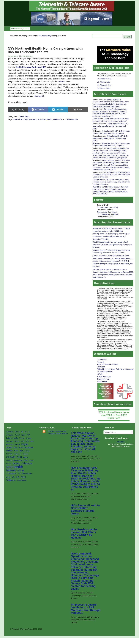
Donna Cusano (102, 207)
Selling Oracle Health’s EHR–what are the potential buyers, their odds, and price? (110, 126)
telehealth (57, 119)
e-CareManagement (104, 372)
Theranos (11, 473)
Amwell (17, 435)
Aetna (17, 432)
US (13, 477)
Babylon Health (12, 438)
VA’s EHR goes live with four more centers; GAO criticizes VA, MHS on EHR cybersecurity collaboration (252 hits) (112, 244)
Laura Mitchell (98, 180)
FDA (16, 451)
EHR (21, 447)
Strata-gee (101, 367)
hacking (9, 454)
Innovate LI (39, 96)
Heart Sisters (102, 382)
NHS (19, 457)
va (17, 476)
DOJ (16, 448)
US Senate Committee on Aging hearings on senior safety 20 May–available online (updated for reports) (111, 174)
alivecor (27, 432)
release (61, 81)
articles (115, 207)
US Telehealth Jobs (104, 79)
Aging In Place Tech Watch (107, 364)
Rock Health (17, 460)
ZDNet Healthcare (104, 377)
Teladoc (16, 463)
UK (19, 474)
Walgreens (11, 480)
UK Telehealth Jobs (104, 85)
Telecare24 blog (103, 379)
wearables (21, 480)
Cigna (17, 441)
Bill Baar (96, 143)
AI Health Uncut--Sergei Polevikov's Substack (115, 369)
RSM (26, 460)
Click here (120, 442)
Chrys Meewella (103, 214)
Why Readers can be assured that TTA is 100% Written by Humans (84, 533)
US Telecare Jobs (103, 82)
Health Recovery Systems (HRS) (30, 67)
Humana (25, 454)
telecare (27, 463)
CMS (22, 441)
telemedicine (72, 119)
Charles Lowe (102, 212)
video (23, 477)
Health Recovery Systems (25, 119)
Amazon (9, 435)
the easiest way (45, 36)
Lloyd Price (97, 119)
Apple (23, 435)
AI (22, 432)
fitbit (21, 451)
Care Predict (102, 359)
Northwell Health (45, 119)
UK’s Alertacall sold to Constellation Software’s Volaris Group (85, 509)
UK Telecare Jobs (103, 88)
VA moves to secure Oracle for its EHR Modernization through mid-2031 (85, 608)
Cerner (21, 438)
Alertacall (100, 362)
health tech (17, 454)
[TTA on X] (105, 391)
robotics (9, 460)
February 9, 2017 (13, 56)
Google (27, 451)
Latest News (24, 116)
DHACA (17, 444)
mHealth (10, 457)
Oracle (25, 457)
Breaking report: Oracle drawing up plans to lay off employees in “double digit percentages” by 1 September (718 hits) (111, 236)
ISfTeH (99, 374)
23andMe (9, 432)
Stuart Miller (97, 187)
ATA (28, 435)
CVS (27, 441)
